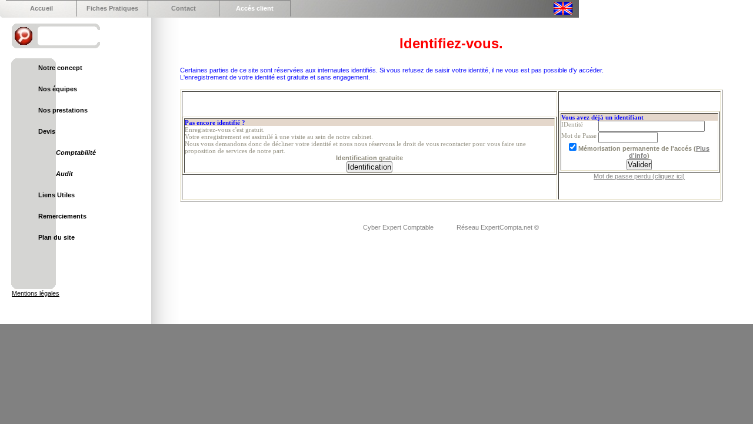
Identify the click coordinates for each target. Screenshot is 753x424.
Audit (64, 173)
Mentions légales (35, 293)
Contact (183, 8)
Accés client (255, 8)
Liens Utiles (56, 194)
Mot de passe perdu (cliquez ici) (639, 176)
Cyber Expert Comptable (399, 227)
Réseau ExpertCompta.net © (498, 227)
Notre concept (60, 67)
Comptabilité (76, 152)
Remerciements (62, 216)
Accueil (41, 8)
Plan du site (56, 237)
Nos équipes (57, 88)
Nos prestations (63, 110)
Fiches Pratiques (112, 8)
